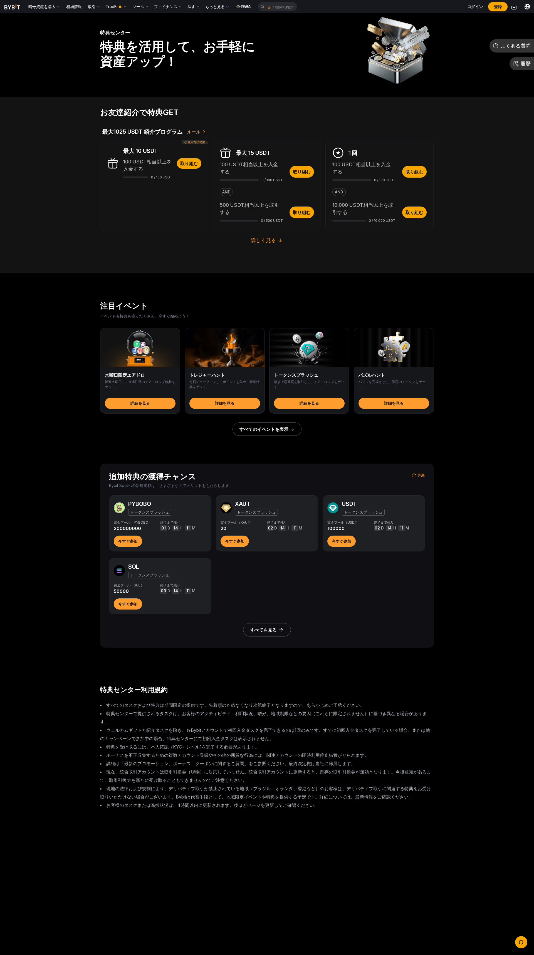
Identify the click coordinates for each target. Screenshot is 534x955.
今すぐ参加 (128, 541)
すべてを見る (263, 630)
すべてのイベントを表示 (263, 429)
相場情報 (74, 6)
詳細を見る (140, 403)
